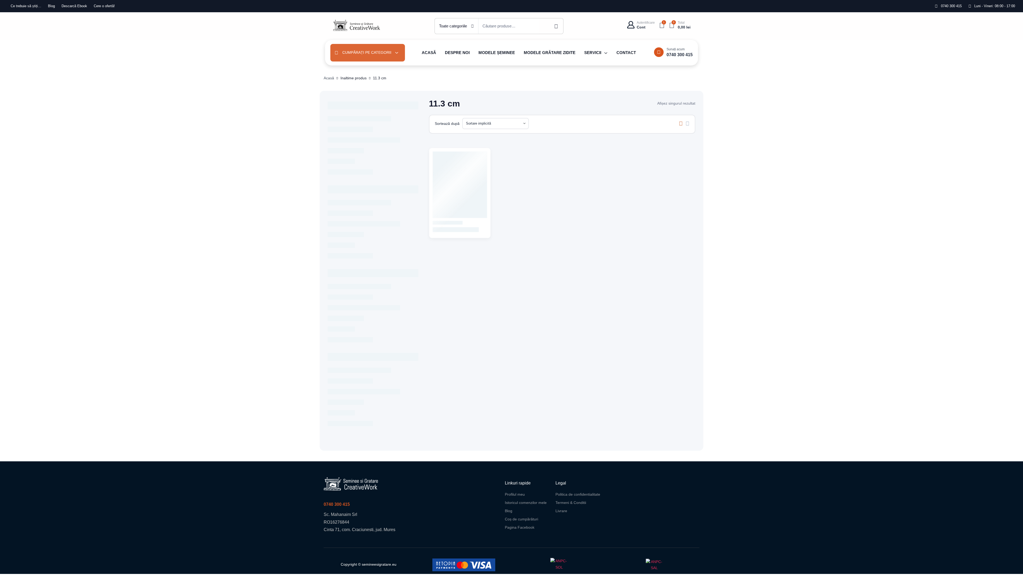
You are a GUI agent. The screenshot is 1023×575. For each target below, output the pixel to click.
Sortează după (447, 123)
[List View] (687, 123)
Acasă (329, 78)
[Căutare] (551, 26)
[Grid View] (681, 123)
